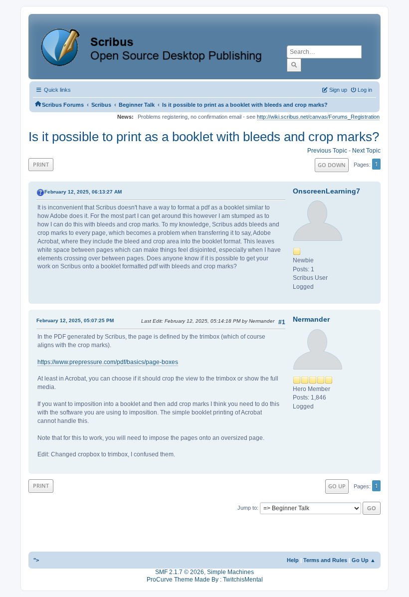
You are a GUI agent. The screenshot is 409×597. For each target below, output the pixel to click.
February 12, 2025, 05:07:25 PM (75, 320)
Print (41, 164)
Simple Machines (230, 572)
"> (36, 560)
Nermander (311, 319)
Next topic (366, 150)
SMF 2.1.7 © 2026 (179, 572)
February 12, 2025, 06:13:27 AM (83, 192)
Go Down (332, 165)
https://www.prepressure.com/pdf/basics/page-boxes (107, 362)
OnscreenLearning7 (326, 191)
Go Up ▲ (364, 560)
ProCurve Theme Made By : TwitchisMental (205, 579)
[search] (294, 64)
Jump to (247, 508)
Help (293, 560)
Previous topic (327, 150)
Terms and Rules (325, 560)
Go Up (337, 486)
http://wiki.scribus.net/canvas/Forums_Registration (318, 117)
